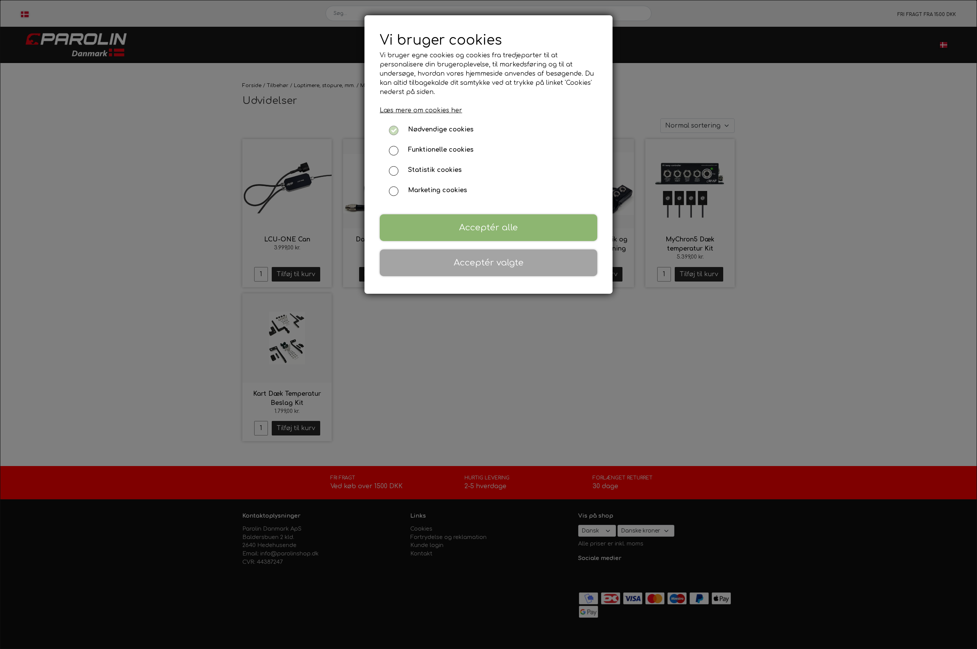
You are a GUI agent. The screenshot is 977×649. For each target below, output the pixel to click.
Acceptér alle (488, 227)
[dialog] (488, 324)
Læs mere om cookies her (421, 110)
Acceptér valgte (489, 262)
